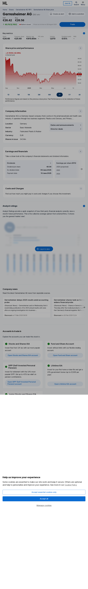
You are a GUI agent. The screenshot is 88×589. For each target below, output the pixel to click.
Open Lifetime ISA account (65, 384)
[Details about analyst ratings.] (84, 206)
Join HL (68, 3)
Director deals (57, 129)
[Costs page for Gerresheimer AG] (44, 191)
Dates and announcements (62, 125)
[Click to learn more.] (84, 33)
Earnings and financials (16, 151)
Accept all (44, 499)
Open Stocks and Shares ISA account (23, 355)
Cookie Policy (71, 485)
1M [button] (29, 95)
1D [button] (8, 95)
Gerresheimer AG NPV (24, 10)
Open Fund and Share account (65, 355)
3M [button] (39, 95)
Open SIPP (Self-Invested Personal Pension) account (22, 383)
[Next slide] (79, 169)
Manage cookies (44, 505)
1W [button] (18, 95)
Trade (72, 24)
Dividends (11, 163)
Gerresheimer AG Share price (43, 10)
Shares (11, 10)
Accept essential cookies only (44, 492)
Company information (15, 111)
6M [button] (49, 95)
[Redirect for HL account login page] (44, 249)
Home (5, 10)
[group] (44, 95)
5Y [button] (70, 95)
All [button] (79, 95)
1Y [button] (60, 95)
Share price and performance (19, 48)
